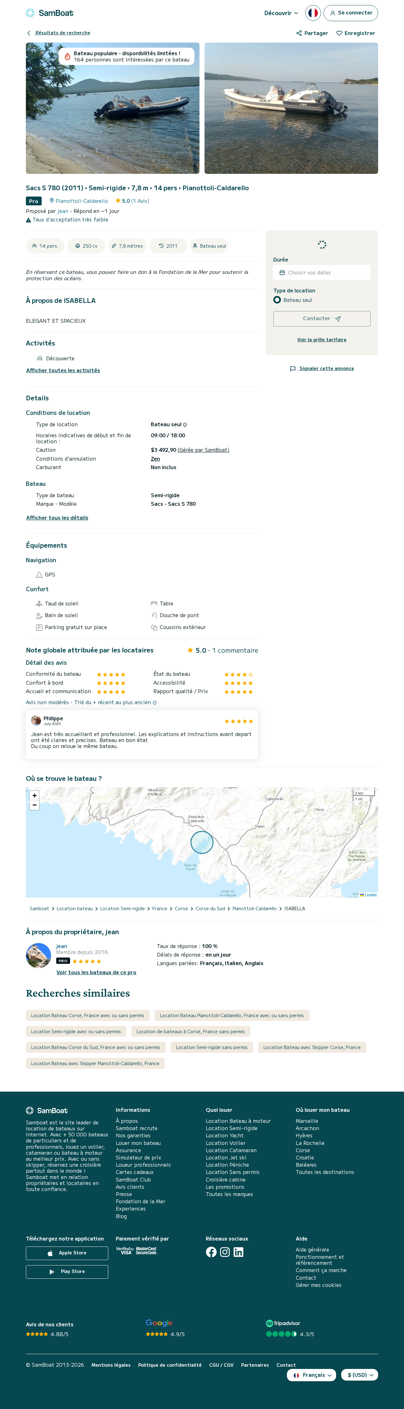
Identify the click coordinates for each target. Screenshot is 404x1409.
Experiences (131, 1209)
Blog (121, 1216)
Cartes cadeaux (135, 1172)
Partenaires (255, 1365)
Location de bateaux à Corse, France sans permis (191, 1031)
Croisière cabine (226, 1179)
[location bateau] (49, 13)
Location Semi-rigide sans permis (212, 1047)
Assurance (128, 1150)
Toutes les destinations (325, 1172)
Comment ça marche (321, 1270)
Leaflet (370, 894)
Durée (280, 259)
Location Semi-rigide (232, 1128)
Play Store (72, 1271)
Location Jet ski (226, 1157)
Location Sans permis (232, 1172)
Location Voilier (226, 1143)
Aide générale (312, 1250)
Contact (306, 1278)
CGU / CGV (221, 1365)
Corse (303, 1150)
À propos (127, 1121)
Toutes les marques (229, 1194)
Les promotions (225, 1187)
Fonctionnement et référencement (320, 1260)
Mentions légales (111, 1365)
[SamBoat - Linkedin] (238, 1252)
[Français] (313, 13)
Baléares (306, 1165)
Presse (124, 1194)
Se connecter (355, 12)
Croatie (305, 1157)
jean (63, 211)
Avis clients (130, 1187)
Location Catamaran (231, 1150)
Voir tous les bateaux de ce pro (96, 972)
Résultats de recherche (62, 32)
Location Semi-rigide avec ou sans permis (76, 1031)
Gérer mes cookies (319, 1285)
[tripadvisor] (284, 1323)
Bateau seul (297, 300)
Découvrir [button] (278, 13)
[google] (159, 1323)
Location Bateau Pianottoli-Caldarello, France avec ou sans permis (232, 1015)
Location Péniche (227, 1165)
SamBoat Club (133, 1179)
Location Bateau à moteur (238, 1121)
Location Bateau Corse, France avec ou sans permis (87, 1015)
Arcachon (307, 1128)
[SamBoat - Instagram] (224, 1252)
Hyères (304, 1135)
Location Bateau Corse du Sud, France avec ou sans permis (95, 1047)
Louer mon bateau (138, 1143)
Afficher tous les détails (57, 517)
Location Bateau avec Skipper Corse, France (312, 1047)
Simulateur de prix (138, 1157)
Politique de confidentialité (170, 1365)
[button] (34, 795)
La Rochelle (310, 1143)
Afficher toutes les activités (63, 370)
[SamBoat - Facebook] (211, 1252)
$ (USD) (357, 1374)
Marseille (307, 1121)
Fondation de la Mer (140, 1201)
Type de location (294, 290)
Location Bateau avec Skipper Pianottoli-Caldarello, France (95, 1063)
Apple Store (72, 1252)
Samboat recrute (136, 1128)
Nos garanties (133, 1135)
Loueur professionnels (143, 1165)
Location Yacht (225, 1135)
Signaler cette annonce (326, 368)
